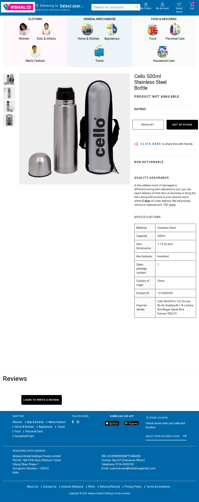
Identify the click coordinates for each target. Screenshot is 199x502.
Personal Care (34, 431)
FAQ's (91, 486)
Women (17, 422)
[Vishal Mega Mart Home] (18, 7)
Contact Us (50, 486)
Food (18, 431)
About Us (32, 486)
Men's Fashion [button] (35, 61)
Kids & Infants (35, 422)
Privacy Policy (133, 486)
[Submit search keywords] (136, 7)
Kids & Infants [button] (46, 38)
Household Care (24, 436)
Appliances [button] (112, 38)
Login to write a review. (42, 399)
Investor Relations (72, 486)
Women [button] (24, 38)
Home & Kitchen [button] (88, 38)
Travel (61, 426)
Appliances (45, 426)
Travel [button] (99, 61)
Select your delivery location (73, 6)
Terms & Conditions (158, 486)
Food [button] (152, 38)
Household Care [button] (164, 61)
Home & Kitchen (24, 426)
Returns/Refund (110, 486)
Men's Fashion (57, 422)
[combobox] (115, 7)
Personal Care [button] (175, 38)
